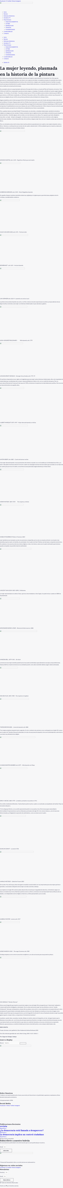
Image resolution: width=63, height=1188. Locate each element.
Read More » (3, 1128)
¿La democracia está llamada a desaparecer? (22, 1130)
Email (1, 1147)
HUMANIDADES (10, 29)
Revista (6, 14)
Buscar (2, 1043)
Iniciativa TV (7, 17)
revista (3, 1126)
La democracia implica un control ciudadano (22, 1134)
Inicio (5, 12)
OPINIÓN (8, 27)
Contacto (6, 33)
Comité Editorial (8, 31)
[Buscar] (23, 1043)
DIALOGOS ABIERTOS (12, 21)
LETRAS (8, 23)
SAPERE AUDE (10, 25)
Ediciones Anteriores (9, 16)
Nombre (2, 1172)
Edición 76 (6, 62)
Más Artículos (7, 19)
